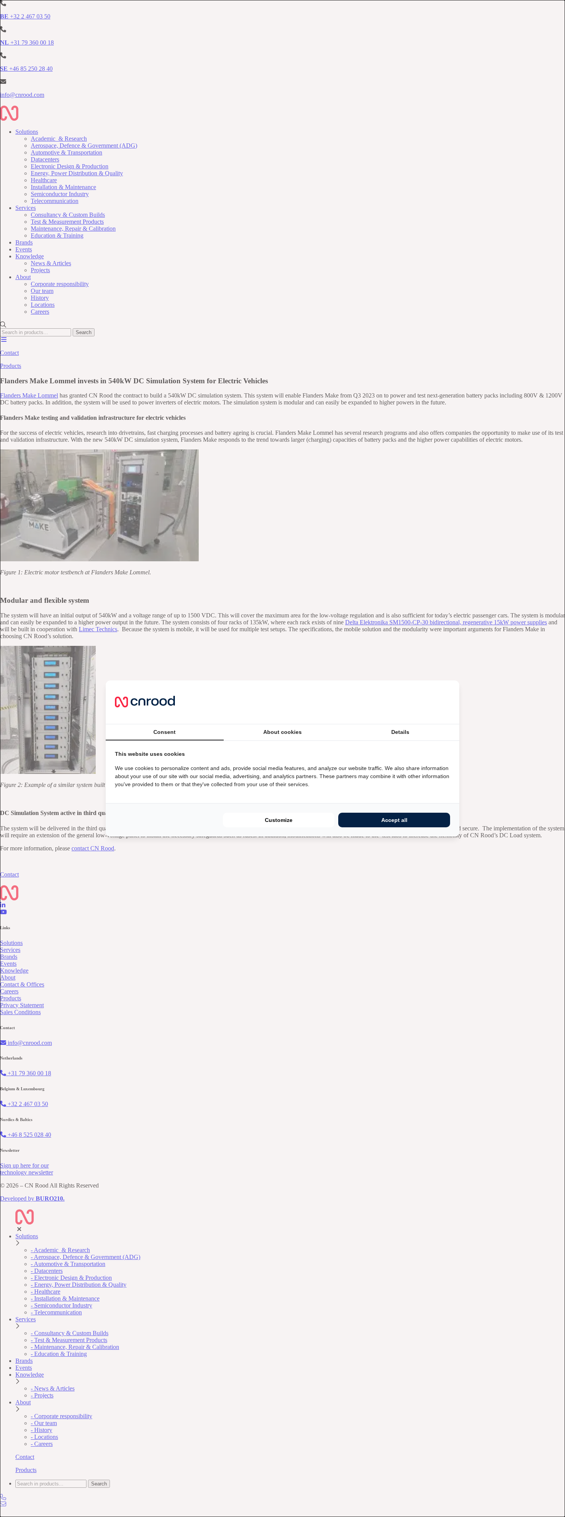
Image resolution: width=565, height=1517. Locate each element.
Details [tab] (400, 732)
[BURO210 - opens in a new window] (421, 702)
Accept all (394, 820)
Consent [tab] (164, 732)
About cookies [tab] (282, 732)
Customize (278, 820)
